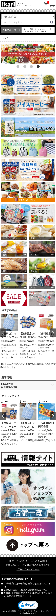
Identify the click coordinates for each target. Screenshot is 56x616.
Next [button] (53, 332)
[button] (28, 605)
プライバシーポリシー (28, 569)
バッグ (25, 29)
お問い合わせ (13, 565)
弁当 (36, 32)
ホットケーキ (28, 32)
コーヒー (43, 32)
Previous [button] (3, 332)
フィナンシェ (39, 29)
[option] (28, 54)
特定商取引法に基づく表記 (36, 565)
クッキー (49, 29)
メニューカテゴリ (52, 5)
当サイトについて (18, 560)
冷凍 (31, 29)
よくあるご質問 (39, 560)
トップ (5, 38)
